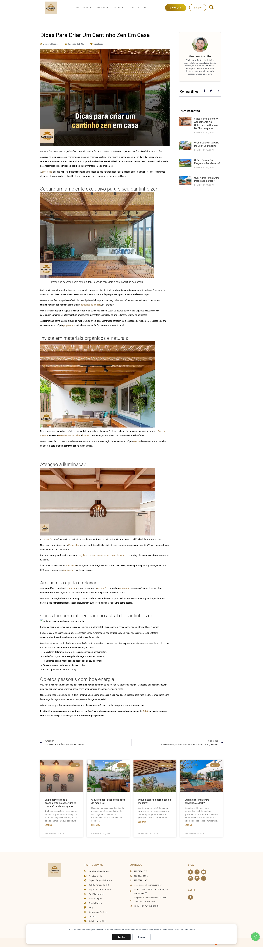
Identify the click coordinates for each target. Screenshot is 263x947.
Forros (101, 7)
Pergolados (81, 7)
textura (136, 441)
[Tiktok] (203, 878)
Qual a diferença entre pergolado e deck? (206, 179)
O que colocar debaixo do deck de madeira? (206, 144)
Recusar (141, 937)
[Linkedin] (190, 878)
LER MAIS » (49, 825)
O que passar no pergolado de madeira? (207, 162)
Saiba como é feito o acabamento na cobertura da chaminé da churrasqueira (206, 123)
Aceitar (121, 937)
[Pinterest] (197, 878)
